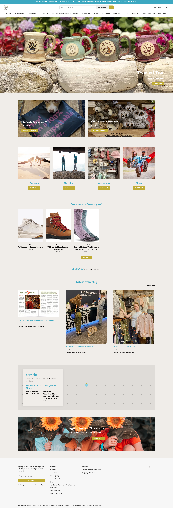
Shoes (75, 14)
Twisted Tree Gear (63, 14)
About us (85, 466)
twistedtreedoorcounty (92, 269)
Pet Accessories (132, 14)
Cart (167, 7)
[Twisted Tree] (149, 467)
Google (101, 505)
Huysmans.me (59, 505)
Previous (1, 95)
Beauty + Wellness (148, 14)
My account (159, 7)
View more (151, 286)
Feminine (7, 14)
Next (172, 95)
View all (86, 257)
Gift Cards (162, 14)
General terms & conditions (91, 470)
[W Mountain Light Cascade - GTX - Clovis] (58, 226)
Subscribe (98, 438)
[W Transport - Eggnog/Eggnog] (30, 226)
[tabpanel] (39, 310)
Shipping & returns (88, 473)
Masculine (19, 14)
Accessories (32, 14)
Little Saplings (48, 14)
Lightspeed (46, 505)
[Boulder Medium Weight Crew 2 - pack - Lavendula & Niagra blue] (86, 226)
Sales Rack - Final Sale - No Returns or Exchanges (101, 14)
